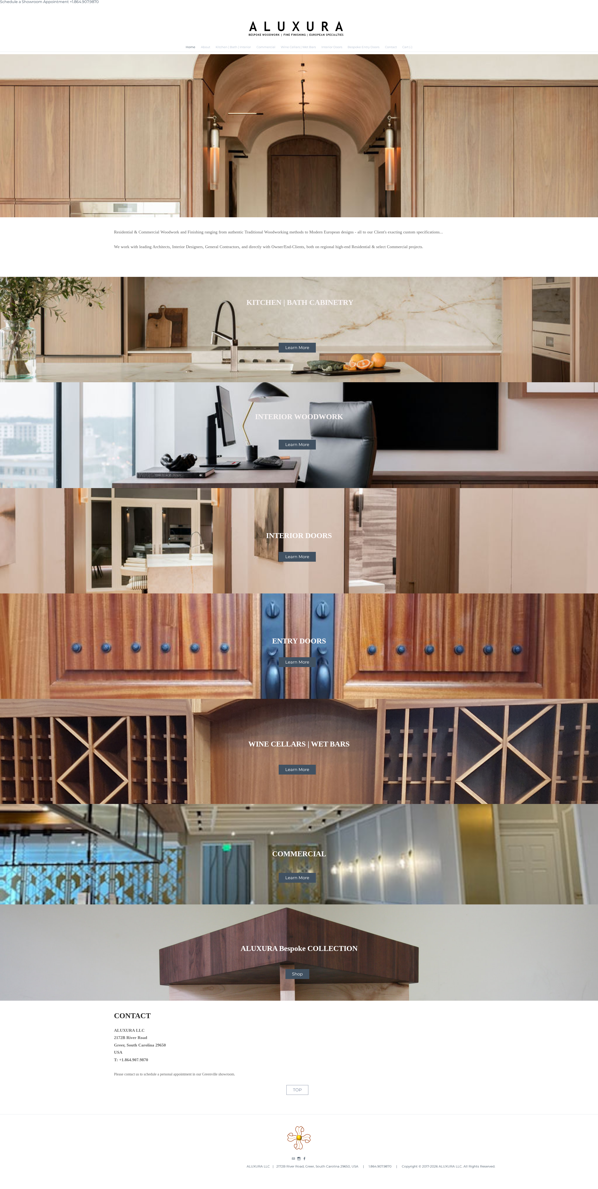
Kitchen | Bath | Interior (233, 47)
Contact (391, 47)
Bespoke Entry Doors (363, 47)
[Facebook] (304, 1158)
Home (190, 47)
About (205, 47)
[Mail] (293, 1158)
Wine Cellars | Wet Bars (298, 47)
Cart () (407, 47)
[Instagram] (299, 1158)
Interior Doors (331, 47)
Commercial (265, 47)
